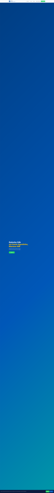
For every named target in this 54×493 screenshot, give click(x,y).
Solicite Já (12, 252)
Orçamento (43, 1)
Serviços (28, 1)
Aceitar (47, 491)
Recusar (51, 491)
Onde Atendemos (38, 1)
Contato (34, 1)
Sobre (31, 1)
